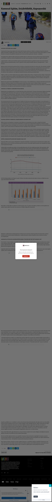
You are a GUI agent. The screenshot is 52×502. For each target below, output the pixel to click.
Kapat (50, 485)
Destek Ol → (26, 256)
